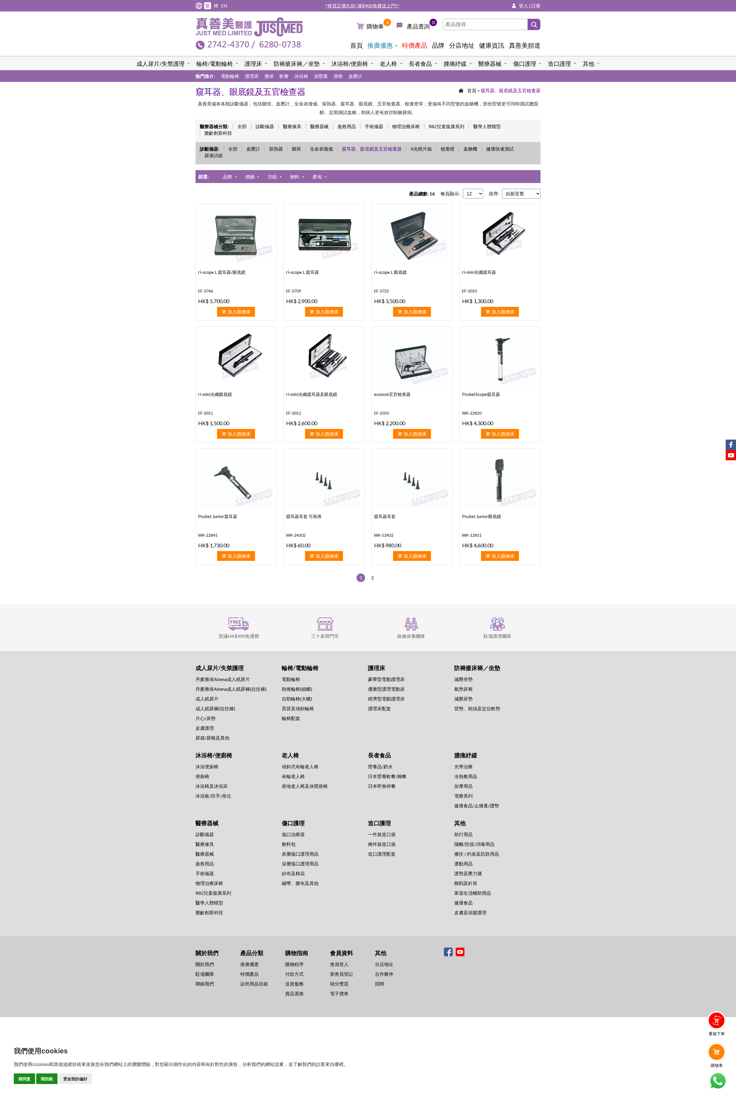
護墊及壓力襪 (468, 873)
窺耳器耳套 (385, 516)
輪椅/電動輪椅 (214, 63)
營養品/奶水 (380, 766)
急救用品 (347, 126)
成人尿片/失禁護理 (161, 63)
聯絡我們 (204, 983)
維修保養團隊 (411, 636)
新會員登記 (341, 974)
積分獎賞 (339, 983)
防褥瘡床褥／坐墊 (297, 63)
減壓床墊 (463, 698)
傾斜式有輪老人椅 (300, 766)
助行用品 (463, 834)
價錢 (249, 176)
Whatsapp (717, 1080)
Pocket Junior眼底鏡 (481, 516)
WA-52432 (384, 535)
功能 (272, 176)
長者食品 (420, 63)
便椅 (338, 76)
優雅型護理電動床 (386, 689)
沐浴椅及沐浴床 (211, 786)
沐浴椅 (301, 76)
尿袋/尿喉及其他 (212, 737)
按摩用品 (463, 786)
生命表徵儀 (321, 148)
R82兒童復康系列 (446, 126)
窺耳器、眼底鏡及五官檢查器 (510, 90)
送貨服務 (294, 983)
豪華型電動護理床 (386, 679)
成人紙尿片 (206, 698)
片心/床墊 (205, 718)
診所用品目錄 (254, 983)
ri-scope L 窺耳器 (302, 272)
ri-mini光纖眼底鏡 (215, 394)
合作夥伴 (384, 974)
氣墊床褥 (463, 689)
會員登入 (339, 964)
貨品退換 (294, 993)
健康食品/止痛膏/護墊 (476, 805)
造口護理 (559, 63)
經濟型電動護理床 (386, 698)
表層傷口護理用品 (300, 854)
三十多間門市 (325, 636)
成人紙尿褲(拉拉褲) (215, 708)
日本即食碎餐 (382, 786)
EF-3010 (469, 290)
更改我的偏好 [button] (75, 1078)
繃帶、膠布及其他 (300, 883)
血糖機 (470, 148)
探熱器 (276, 148)
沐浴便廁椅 (206, 766)
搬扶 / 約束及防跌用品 (476, 854)
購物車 (375, 26)
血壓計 (355, 76)
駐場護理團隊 (497, 636)
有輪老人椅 (293, 776)
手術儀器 (374, 126)
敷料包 (289, 844)
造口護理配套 (382, 854)
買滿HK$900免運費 (238, 636)
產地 (317, 176)
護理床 (253, 63)
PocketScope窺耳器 (481, 394)
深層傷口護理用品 (300, 863)
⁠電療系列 (463, 795)
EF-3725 (381, 290)
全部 (242, 126)
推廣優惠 (380, 45)
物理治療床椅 (406, 126)
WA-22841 (208, 535)
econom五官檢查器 (392, 394)
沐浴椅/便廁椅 (349, 63)
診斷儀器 (265, 126)
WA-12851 (472, 535)
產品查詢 (418, 26)
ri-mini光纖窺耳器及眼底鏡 (311, 394)
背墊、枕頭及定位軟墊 (477, 708)
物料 (294, 176)
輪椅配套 (291, 718)
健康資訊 (491, 45)
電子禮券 (339, 993)
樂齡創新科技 (218, 133)
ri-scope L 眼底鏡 (390, 272)
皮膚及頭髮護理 (470, 912)
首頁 (356, 45)
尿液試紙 (213, 155)
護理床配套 (379, 708)
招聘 (379, 983)
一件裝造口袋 (382, 834)
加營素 (321, 76)
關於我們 (204, 964)
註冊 (535, 5)
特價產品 (414, 45)
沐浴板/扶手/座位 (213, 795)
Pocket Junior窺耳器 (217, 516)
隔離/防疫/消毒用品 (474, 844)
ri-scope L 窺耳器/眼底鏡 (222, 272)
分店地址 (461, 45)
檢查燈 (448, 148)
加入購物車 (239, 311)
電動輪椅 (230, 76)
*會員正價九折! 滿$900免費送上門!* (362, 5)
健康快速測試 (500, 148)
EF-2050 (381, 413)
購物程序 (294, 964)
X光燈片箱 (421, 148)
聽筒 (296, 148)
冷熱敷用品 (465, 776)
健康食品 (463, 902)
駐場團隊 (204, 974)
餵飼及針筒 (465, 883)
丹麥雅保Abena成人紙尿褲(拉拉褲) (231, 689)
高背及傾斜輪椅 (298, 708)
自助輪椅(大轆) (297, 698)
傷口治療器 (293, 834)
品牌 (438, 45)
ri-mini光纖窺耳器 (479, 272)
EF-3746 (205, 290)
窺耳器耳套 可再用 (303, 516)
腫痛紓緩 (455, 63)
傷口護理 (524, 63)
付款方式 (294, 974)
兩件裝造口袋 (382, 844)
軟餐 (284, 76)
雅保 (269, 76)
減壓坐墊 (463, 679)
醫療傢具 (292, 126)
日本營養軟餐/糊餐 (387, 776)
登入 (523, 5)
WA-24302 (296, 535)
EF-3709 (293, 290)
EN (224, 5)
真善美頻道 (524, 45)
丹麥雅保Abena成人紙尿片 (222, 679)
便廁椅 (202, 776)
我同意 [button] (24, 1078)
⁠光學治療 (463, 766)
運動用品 (463, 863)
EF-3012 (293, 413)
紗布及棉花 (293, 873)
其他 (588, 63)
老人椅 (388, 63)
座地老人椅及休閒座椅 (305, 786)
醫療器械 (489, 63)
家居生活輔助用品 (472, 893)
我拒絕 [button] (47, 1078)
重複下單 (717, 1033)
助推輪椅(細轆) (297, 689)
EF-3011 (205, 413)
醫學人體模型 (487, 126)
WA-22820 (472, 413)
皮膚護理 (204, 728)
